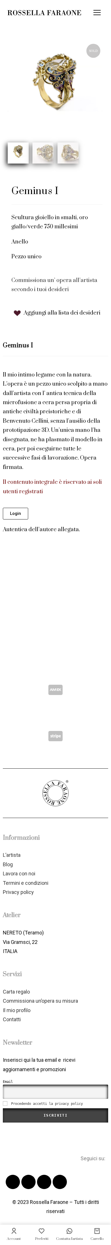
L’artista (11, 855)
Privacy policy (18, 892)
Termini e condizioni (25, 883)
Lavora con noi (19, 874)
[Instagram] (60, 1182)
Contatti (12, 1019)
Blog (8, 864)
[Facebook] (13, 1182)
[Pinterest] (44, 1182)
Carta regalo (16, 992)
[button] (15, 513)
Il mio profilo (16, 1010)
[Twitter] (28, 1182)
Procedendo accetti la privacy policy (47, 1104)
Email (8, 1082)
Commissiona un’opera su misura (40, 1001)
